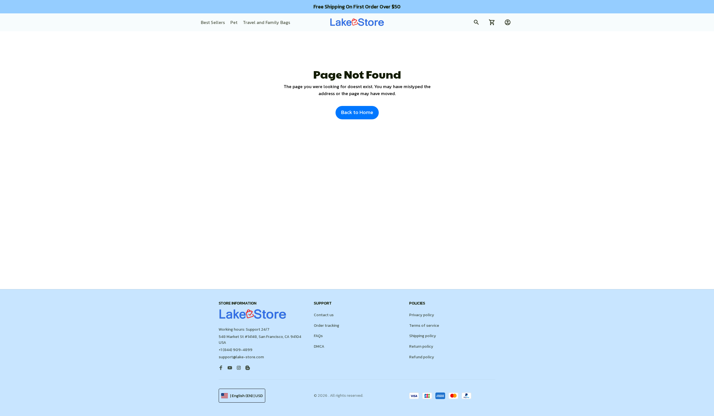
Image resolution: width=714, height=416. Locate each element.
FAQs (318, 336)
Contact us (324, 315)
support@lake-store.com (241, 357)
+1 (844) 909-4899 (235, 350)
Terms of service (424, 325)
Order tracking (326, 325)
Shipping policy (422, 336)
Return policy (421, 346)
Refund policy (421, 357)
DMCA (319, 346)
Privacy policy (421, 315)
